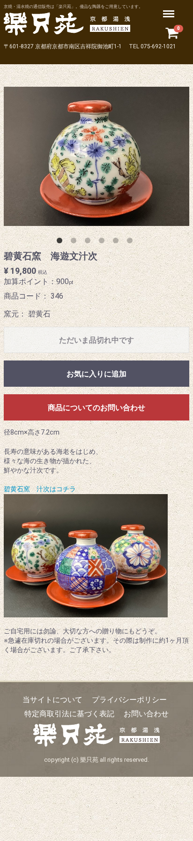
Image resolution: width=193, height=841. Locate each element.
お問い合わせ (146, 713)
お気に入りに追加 (96, 374)
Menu (170, 8)
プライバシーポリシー (129, 699)
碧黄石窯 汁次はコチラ (40, 490)
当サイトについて (52, 699)
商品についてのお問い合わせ (96, 408)
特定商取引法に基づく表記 (69, 713)
